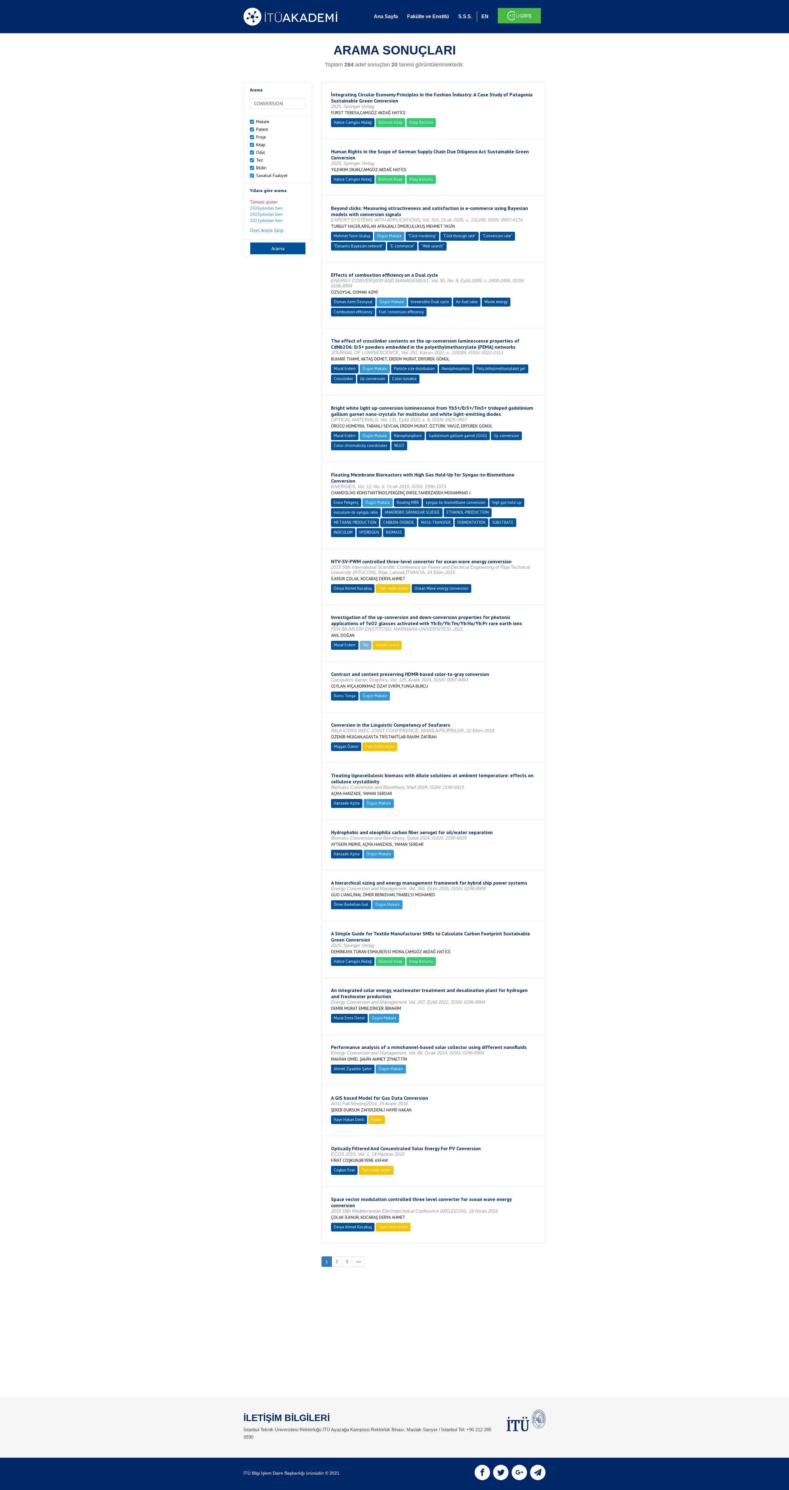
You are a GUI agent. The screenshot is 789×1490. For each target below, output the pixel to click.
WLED (399, 445)
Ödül (260, 152)
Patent (262, 129)
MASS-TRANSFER (436, 522)
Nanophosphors (456, 368)
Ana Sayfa (386, 16)
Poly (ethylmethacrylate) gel (500, 368)
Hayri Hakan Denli (349, 1119)
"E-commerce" (402, 246)
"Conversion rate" (497, 236)
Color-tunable (404, 378)
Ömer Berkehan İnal (351, 904)
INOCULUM (343, 532)
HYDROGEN (369, 532)
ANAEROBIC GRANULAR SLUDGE (412, 512)
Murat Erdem (345, 368)
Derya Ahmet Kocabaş (353, 588)
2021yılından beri (266, 220)
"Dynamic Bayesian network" (358, 246)
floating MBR (408, 502)
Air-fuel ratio (467, 301)
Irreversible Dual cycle (430, 301)
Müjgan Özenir (346, 746)
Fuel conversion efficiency (401, 312)
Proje (261, 137)
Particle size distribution (414, 368)
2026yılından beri (266, 208)
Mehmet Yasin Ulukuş (352, 236)
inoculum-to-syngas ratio (356, 512)
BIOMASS (394, 532)
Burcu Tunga (345, 695)
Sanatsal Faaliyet (271, 175)
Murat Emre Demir (349, 1018)
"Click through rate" (459, 236)
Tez (259, 160)
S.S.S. (465, 16)
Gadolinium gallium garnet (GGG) (458, 435)
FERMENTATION (471, 522)
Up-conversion (372, 378)
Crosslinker (343, 378)
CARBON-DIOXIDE (398, 522)
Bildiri (261, 168)
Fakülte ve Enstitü (428, 16)
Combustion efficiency (353, 312)
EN (485, 16)
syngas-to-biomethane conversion (455, 502)
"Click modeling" (422, 236)
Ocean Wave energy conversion (441, 588)
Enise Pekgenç (346, 502)
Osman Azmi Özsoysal (353, 301)
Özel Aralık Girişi (267, 230)
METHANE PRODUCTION (355, 522)
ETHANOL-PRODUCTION (468, 512)
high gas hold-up (506, 502)
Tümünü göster (264, 202)
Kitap (260, 144)
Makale (262, 121)
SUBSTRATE (502, 522)
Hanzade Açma (347, 803)
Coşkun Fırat (344, 1170)
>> (358, 1261)
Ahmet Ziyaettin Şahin (353, 1068)
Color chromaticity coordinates (360, 445)
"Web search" (432, 246)
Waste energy (496, 301)
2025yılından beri (266, 214)
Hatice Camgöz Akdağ (353, 122)
